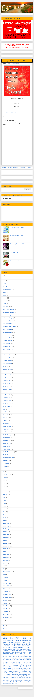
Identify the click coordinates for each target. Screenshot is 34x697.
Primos (5, 580)
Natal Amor (16, 63)
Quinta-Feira (6, 586)
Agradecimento (7, 289)
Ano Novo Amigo (7, 372)
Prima (4, 574)
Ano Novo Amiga (7, 369)
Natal (11, 63)
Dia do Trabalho (7, 449)
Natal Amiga (6, 523)
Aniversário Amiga (8, 318)
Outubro (5, 563)
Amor (4, 303)
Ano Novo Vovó (7, 400)
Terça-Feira (6, 617)
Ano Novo (5, 366)
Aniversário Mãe (7, 340)
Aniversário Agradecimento (10, 315)
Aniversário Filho (7, 332)
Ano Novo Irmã (7, 389)
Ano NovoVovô (7, 406)
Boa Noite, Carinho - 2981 (17, 244)
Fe (3, 469)
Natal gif (5, 540)
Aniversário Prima (8, 346)
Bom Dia (5, 417)
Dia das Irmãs (6, 437)
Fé (3, 472)
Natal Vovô (6, 557)
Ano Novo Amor (7, 377)
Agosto (5, 286)
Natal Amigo (6, 526)
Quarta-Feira (6, 583)
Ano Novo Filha (7, 380)
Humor (5, 494)
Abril (4, 280)
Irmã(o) (5, 500)
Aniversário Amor (7, 323)
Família (5, 466)
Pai (4, 566)
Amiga (4, 292)
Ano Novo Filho (7, 383)
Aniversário (6, 306)
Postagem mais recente (8, 167)
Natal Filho (6, 537)
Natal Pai (5, 551)
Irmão (4, 503)
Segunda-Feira (7, 597)
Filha (4, 480)
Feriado (5, 477)
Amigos (5, 298)
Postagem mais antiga (26, 167)
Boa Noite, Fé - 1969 (16, 252)
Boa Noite (5, 412)
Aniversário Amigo (8, 320)
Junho (4, 509)
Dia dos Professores (8, 457)
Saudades (5, 591)
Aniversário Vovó (7, 360)
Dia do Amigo (6, 446)
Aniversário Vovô (7, 363)
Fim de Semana (7, 489)
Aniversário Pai (7, 343)
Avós (4, 409)
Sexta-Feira (6, 606)
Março (4, 517)
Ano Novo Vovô (7, 403)
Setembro (5, 603)
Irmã (4, 497)
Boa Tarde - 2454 (15, 260)
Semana (5, 600)
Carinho (5, 420)
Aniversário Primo (8, 349)
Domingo (5, 460)
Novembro (6, 560)
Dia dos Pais (6, 454)
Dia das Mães (6, 440)
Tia (3, 620)
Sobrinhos (5, 611)
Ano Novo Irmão (7, 392)
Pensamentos (6, 571)
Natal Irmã (6, 543)
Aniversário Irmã (7, 335)
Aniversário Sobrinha (8, 352)
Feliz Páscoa (6, 474)
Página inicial (17, 167)
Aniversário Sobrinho (8, 355)
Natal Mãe (5, 549)
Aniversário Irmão (8, 337)
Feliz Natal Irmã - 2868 (16, 235)
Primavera (5, 577)
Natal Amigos (6, 529)
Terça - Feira (6, 614)
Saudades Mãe (7, 594)
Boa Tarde (5, 415)
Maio (4, 514)
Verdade (5, 623)
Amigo (4, 295)
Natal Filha (6, 534)
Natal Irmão (6, 546)
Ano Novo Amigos (8, 375)
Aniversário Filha (7, 329)
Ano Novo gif (6, 386)
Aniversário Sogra (8, 357)
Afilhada (5, 283)
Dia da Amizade (7, 426)
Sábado (5, 589)
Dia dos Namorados (8, 452)
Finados (5, 491)
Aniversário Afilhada (8, 309)
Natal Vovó (6, 554)
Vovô (4, 628)
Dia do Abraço (7, 443)
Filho (4, 483)
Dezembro (6, 423)
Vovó (4, 626)
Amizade (5, 300)
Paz (4, 569)
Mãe (4, 511)
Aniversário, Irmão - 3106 (17, 227)
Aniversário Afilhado (8, 312)
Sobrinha (5, 608)
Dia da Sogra (6, 432)
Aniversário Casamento (9, 326)
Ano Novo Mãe (7, 395)
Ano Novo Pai (6, 397)
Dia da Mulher (7, 429)
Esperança (6, 463)
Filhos (4, 486)
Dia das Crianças (7, 435)
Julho (4, 506)
